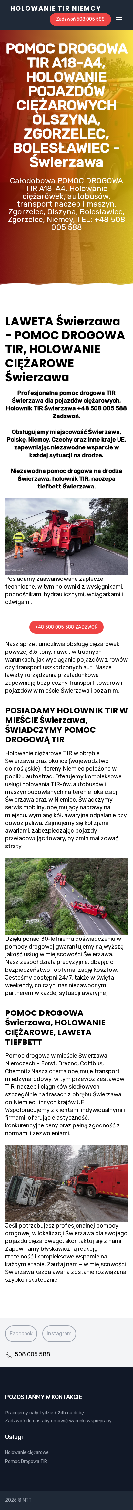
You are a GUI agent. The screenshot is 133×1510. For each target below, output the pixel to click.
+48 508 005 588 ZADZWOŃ (66, 627)
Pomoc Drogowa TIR (26, 1461)
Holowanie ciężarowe (27, 1452)
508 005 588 (32, 1354)
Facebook (21, 1333)
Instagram (59, 1333)
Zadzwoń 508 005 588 (80, 19)
